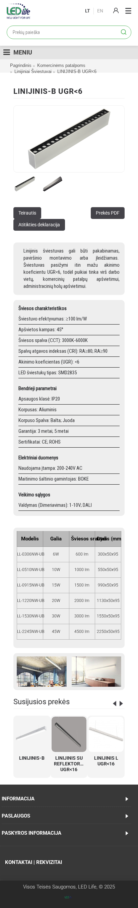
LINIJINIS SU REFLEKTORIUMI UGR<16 (70, 763)
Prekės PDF (108, 213)
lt (87, 10)
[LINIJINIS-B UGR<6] (69, 139)
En (100, 10)
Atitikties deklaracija (39, 224)
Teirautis (27, 213)
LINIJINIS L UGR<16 (106, 760)
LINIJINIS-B (32, 758)
